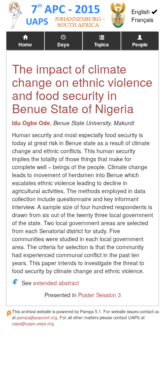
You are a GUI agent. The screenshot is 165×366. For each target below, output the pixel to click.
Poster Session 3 (99, 295)
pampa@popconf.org (37, 317)
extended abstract (56, 283)
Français (142, 20)
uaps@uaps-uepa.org (33, 323)
